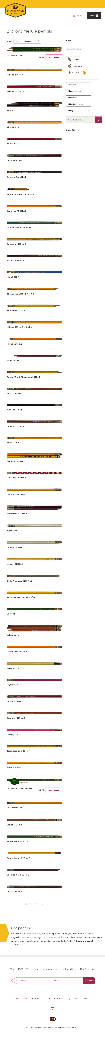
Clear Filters (72, 130)
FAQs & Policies (55, 998)
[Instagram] (52, 1009)
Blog (68, 998)
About (77, 998)
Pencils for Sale (20, 998)
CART (79, 15)
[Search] (98, 119)
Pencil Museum (38, 998)
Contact (87, 998)
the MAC (75, 1027)
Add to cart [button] (54, 57)
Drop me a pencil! (84, 941)
